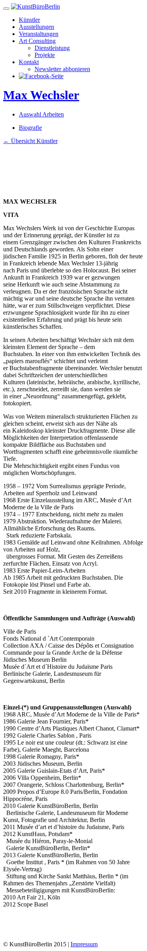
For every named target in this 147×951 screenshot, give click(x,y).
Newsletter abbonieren (62, 69)
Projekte (44, 55)
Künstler (29, 19)
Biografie (30, 127)
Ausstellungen (36, 26)
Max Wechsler (41, 95)
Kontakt (29, 62)
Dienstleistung (52, 48)
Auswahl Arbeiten (41, 114)
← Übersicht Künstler (30, 141)
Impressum (84, 944)
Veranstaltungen (38, 33)
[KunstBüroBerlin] (35, 6)
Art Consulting (37, 41)
